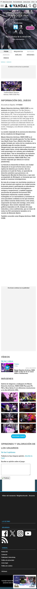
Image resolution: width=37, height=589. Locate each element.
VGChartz (4, 571)
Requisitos (18, 51)
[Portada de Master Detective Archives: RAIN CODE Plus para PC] (11, 86)
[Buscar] (30, 5)
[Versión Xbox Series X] (20, 32)
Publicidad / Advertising (8, 557)
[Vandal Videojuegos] (18, 6)
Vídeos (6, 58)
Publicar (6, 478)
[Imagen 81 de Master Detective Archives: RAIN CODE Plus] (9, 417)
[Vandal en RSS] (4, 540)
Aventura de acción (22, 19)
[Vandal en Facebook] (4, 533)
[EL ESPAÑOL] (35, 6)
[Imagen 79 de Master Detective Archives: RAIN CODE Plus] (9, 428)
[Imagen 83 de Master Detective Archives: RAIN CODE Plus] (9, 407)
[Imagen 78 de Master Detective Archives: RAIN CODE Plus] (27, 428)
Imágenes (30, 55)
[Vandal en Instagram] (20, 533)
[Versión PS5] (15, 32)
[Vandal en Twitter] (12, 533)
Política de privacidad (7, 560)
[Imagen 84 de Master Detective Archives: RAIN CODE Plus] (27, 397)
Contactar (4, 554)
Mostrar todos (18, 436)
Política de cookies (6, 566)
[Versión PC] (15, 27)
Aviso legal (4, 563)
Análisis (18, 55)
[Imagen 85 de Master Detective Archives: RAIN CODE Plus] (9, 397)
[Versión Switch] (20, 27)
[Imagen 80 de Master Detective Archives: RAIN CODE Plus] (27, 417)
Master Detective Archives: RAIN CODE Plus (18, 14)
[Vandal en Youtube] (28, 533)
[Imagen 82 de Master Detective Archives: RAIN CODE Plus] (27, 407)
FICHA (6, 51)
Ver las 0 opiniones (8, 452)
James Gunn (26, 1)
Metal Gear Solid (7, 1)
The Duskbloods (17, 1)
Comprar (30, 28)
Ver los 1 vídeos (7, 361)
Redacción (4, 551)
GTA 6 (33, 1)
